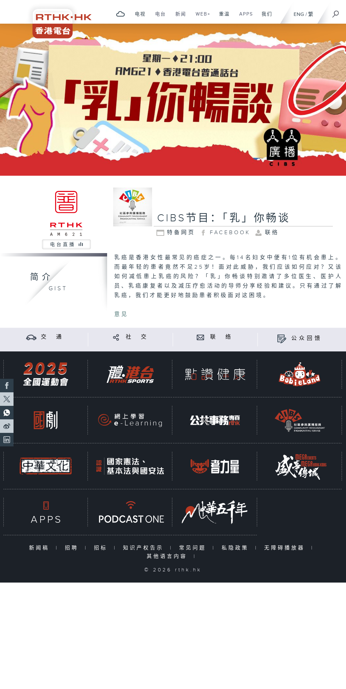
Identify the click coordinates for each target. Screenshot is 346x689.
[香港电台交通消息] (31, 337)
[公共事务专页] (214, 420)
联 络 (221, 337)
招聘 (73, 548)
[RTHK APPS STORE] (45, 512)
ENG (299, 14)
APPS (243, 17)
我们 (264, 17)
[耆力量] (214, 466)
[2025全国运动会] (45, 374)
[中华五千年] (214, 512)
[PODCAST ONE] (130, 512)
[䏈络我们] (200, 337)
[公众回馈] (282, 338)
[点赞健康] (214, 374)
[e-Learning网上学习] (130, 420)
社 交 (137, 337)
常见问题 (194, 548)
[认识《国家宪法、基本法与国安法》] (130, 466)
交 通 (52, 337)
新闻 (178, 17)
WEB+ (201, 17)
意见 (121, 314)
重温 (222, 17)
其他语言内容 (168, 556)
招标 (102, 548)
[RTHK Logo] (57, 19)
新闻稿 (40, 548)
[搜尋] (336, 12)
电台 (158, 17)
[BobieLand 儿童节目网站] (299, 374)
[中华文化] (45, 466)
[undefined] (120, 14)
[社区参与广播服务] (299, 420)
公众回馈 (306, 338)
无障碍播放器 (286, 548)
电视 (138, 17)
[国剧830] (45, 420)
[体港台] (130, 374)
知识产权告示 (145, 548)
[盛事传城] (299, 466)
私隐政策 (237, 548)
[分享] (116, 337)
